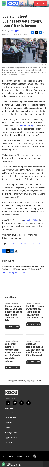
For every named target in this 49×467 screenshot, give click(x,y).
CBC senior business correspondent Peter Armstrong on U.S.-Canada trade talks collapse (13, 352)
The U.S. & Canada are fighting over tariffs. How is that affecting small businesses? (35, 312)
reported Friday (31, 220)
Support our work (11, 438)
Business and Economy (18, 244)
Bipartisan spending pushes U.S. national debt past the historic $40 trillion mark (35, 349)
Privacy (7, 428)
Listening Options (11, 433)
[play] (3, 464)
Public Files (8, 423)
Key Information (10, 418)
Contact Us (8, 442)
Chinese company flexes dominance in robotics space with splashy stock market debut (13, 313)
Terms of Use (9, 413)
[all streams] (46, 464)
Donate (42, 3)
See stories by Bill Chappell (13, 272)
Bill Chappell (14, 31)
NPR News (36, 244)
